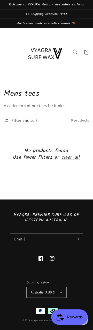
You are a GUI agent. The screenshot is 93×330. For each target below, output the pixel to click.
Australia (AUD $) (43, 292)
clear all (70, 157)
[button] (6, 52)
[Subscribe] (77, 239)
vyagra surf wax (40, 320)
